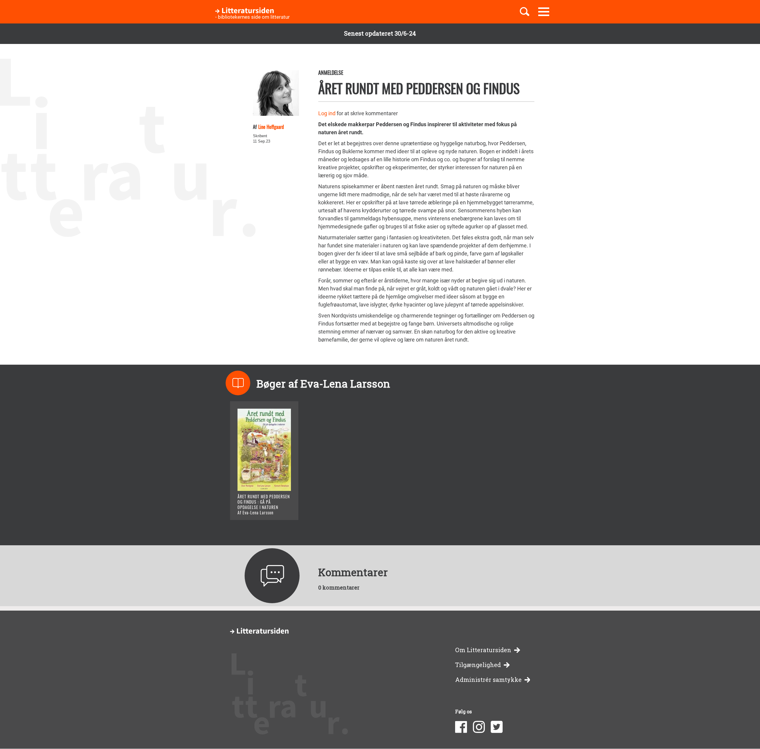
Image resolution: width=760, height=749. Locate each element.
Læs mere (257, 508)
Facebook (461, 727)
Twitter (497, 727)
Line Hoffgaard (271, 126)
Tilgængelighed (478, 665)
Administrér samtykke (488, 680)
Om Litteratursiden (483, 650)
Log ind (326, 113)
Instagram (479, 727)
